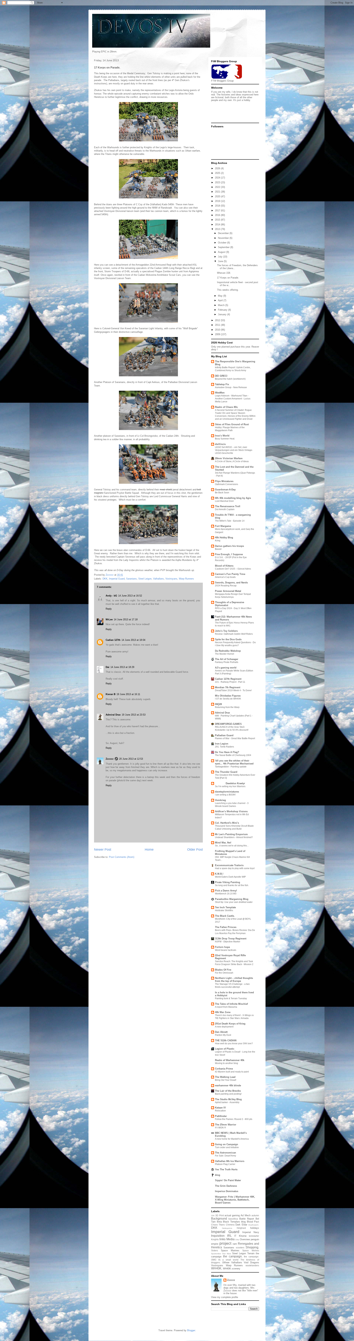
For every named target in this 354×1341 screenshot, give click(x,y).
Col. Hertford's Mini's (227, 822)
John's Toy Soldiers (226, 631)
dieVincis (220, 444)
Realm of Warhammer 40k (229, 1060)
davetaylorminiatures (227, 791)
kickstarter (254, 1236)
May (220, 295)
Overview (245, 1239)
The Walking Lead (225, 1077)
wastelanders (252, 1265)
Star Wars (226, 1254)
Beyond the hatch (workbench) (230, 379)
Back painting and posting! (228, 1094)
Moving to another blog (226, 1063)
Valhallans (158, 578)
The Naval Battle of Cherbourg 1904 (233, 755)
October (222, 242)
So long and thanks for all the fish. (232, 885)
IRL (229, 1235)
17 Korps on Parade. (228, 277)
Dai (107, 667)
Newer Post (102, 849)
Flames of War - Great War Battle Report (235, 738)
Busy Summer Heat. (225, 438)
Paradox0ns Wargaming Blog (231, 899)
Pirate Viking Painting (227, 882)
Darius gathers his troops (229, 546)
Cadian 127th (113, 640)
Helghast (241, 1228)
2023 (218, 182)
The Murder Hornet (224, 654)
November (224, 238)
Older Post (195, 849)
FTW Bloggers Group (222, 80)
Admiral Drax (113, 714)
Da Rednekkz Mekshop (228, 650)
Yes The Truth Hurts (226, 1169)
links (222, 1239)
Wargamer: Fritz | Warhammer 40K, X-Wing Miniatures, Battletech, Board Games (235, 1199)
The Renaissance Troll (227, 506)
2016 (218, 215)
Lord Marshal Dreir (224, 501)
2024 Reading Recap (226, 585)
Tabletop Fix (222, 384)
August (222, 252)
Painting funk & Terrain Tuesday (231, 998)
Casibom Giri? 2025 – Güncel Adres (233, 569)
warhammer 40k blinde (228, 1085)
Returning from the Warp (227, 707)
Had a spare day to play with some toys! (235, 868)
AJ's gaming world (225, 667)
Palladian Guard (224, 735)
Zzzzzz (110, 758)
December (224, 233)
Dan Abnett (221, 1032)
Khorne (243, 1236)
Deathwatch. (253, 1225)
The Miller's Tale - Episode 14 (229, 521)
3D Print (219, 1215)
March (221, 305)
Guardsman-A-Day (225, 489)
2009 (218, 334)
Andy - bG (111, 595)
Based (218, 549)
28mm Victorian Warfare (228, 458)
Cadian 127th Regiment (228, 679)
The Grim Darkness (226, 1185)
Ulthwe (225, 1262)
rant (235, 1243)
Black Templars (231, 1221)
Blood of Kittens (224, 565)
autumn (255, 1215)
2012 (218, 320)
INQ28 (218, 704)
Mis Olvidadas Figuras (228, 695)
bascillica (233, 1219)
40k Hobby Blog (224, 537)
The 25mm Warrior (225, 1124)
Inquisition (218, 1235)
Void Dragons (251, 1262)
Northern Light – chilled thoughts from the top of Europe (234, 979)
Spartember (216, 1254)
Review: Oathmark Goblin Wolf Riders (234, 634)
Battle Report (246, 1218)
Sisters (214, 1250)
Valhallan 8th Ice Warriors (229, 1161)
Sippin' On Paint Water (228, 1180)
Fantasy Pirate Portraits (226, 662)
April (220, 300)
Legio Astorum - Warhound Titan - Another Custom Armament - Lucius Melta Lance (232, 398)
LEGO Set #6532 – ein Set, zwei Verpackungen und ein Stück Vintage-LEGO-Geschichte (234, 450)
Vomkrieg (220, 800)
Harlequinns (227, 1228)
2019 (218, 201)
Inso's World (222, 435)
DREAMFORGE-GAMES (228, 724)
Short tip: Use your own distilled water (234, 902)
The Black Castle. (225, 915)
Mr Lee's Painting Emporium (231, 834)
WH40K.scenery (231, 1268)
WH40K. (216, 1268)
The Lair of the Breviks (228, 1090)
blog (217, 1175)
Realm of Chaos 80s (226, 407)
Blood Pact (253, 1221)
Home (149, 849)
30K (213, 1216)
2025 (218, 173)
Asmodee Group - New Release (231, 387)
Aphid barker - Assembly (227, 1102)
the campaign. (232, 1256)
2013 (218, 229)
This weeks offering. (228, 289)
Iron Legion (221, 743)
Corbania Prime (224, 1068)
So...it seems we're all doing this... (232, 845)
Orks (237, 1240)
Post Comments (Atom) (121, 857)
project (225, 1243)
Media (230, 1239)
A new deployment (224, 1026)
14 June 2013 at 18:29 (122, 667)
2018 (218, 205)
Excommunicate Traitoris (229, 865)
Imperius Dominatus (226, 1191)
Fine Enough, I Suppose (229, 554)
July (220, 256)
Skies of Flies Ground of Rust (232, 424)
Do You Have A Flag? (227, 752)
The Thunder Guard (226, 772)
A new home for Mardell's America (232, 1139)
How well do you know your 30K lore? (234, 1043)
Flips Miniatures (224, 481)
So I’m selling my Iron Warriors (230, 786)
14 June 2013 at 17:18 (126, 619)
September (224, 247)
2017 (218, 210)
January (222, 314)
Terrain (250, 1253)
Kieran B (110, 694)
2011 (218, 325)
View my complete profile (224, 1297)
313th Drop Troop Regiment (230, 938)
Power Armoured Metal (228, 591)
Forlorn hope (222, 947)
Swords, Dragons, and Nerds (231, 582)
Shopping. (252, 1247)
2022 (218, 187)
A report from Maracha (226, 1007)
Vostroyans (171, 578)
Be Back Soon (222, 492)
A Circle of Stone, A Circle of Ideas (232, 461)
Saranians (131, 578)
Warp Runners (186, 578)
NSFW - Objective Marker (227, 941)
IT (235, 1236)
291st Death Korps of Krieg (230, 1023)
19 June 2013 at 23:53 (133, 714)
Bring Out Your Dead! (225, 1080)
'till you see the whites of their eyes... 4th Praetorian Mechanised (234, 762)
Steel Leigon (145, 578)
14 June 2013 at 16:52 (130, 595)
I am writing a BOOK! (225, 794)
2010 (218, 329)
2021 (218, 191)
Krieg (217, 540)
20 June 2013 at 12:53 (131, 758)
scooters (240, 1247)
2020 (218, 196)
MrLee (109, 619)
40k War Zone (222, 1012)
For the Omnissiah (224, 973)
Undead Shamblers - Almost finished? (234, 837)
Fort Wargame (223, 526)
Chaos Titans (218, 1224)
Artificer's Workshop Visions (231, 811)
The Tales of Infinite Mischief (231, 1004)
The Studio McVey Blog (228, 1099)
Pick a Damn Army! (226, 890)
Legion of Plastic (224, 1048)
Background (219, 1218)
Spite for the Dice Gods (228, 639)
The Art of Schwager (226, 659)
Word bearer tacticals (225, 950)
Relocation (220, 1110)
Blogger (191, 1330)
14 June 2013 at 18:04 (133, 640)
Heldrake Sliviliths (224, 910)
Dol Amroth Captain (225, 509)
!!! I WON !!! (220, 1127)
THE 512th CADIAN (225, 1040)
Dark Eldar (241, 1224)
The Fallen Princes (225, 927)
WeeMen (220, 392)
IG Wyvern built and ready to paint (232, 1071)
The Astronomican (225, 1152)
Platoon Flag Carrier (225, 1164)
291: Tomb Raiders (224, 746)
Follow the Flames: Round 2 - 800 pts (233, 1119)
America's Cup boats (225, 577)
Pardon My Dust (223, 1035)
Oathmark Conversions (226, 484)
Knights (215, 1239)
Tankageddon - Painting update (231, 766)
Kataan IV (220, 1107)
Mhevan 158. (224, 272)
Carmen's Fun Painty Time (230, 574)
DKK (105, 578)
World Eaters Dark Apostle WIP (230, 877)
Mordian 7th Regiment (227, 687)
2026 (218, 168)
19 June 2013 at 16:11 (128, 694)
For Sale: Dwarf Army (225, 1155)
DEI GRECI (221, 375)
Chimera (230, 1224)
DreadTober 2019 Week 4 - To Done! (233, 690)
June (221, 261)
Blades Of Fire (223, 969)
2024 (218, 177)
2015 (218, 219)
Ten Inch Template (225, 907)
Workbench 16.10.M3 (225, 893)
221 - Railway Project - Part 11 (230, 682)
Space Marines (230, 1250)
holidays (254, 1228)
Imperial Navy (250, 1232)
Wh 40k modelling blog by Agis (233, 498)
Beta (219, 1221)
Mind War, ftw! (223, 842)
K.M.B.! (219, 873)
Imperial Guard (117, 578)
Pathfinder (221, 1116)
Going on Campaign (226, 1144)
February (223, 309)
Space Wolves (250, 1250)
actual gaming (232, 1215)
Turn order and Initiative (227, 1147)
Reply (109, 608)
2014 (218, 224)
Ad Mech (245, 1215)
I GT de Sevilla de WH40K (228, 698)
